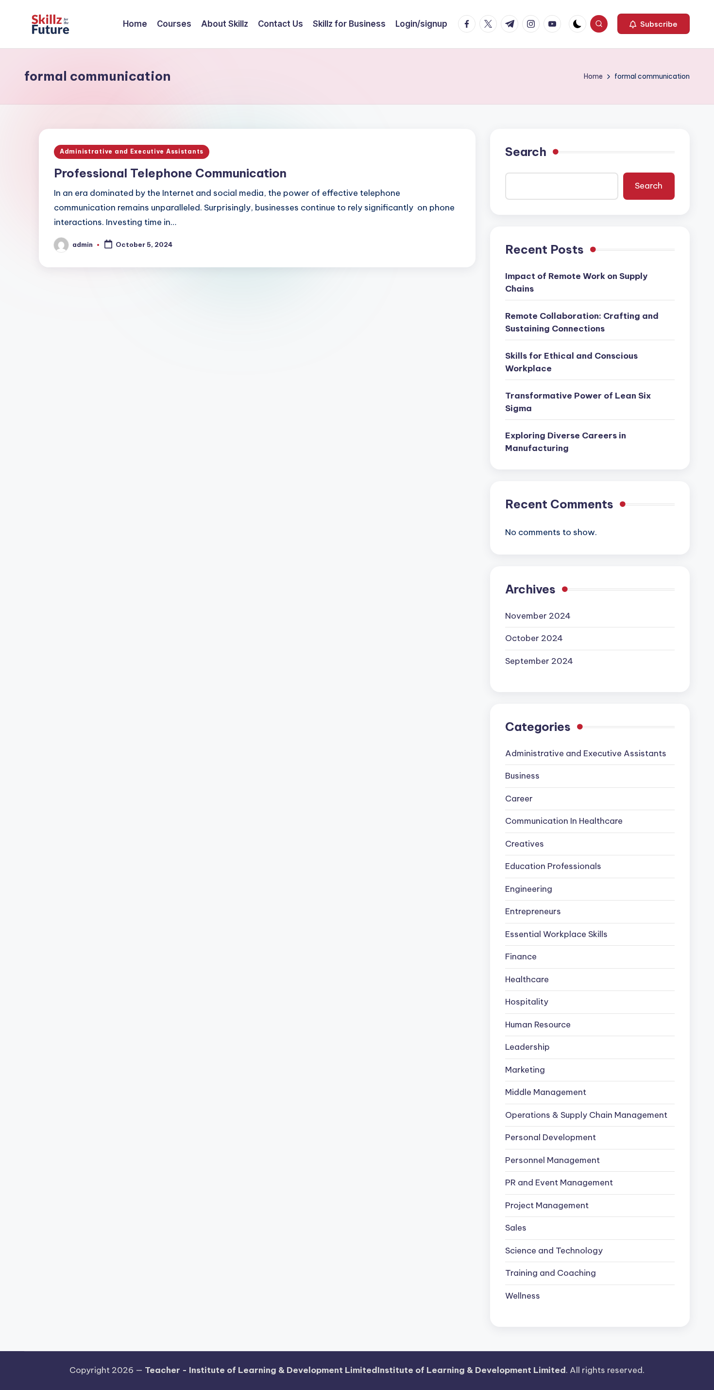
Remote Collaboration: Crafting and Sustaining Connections (582, 322)
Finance (521, 956)
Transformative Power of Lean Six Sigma (578, 402)
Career (519, 798)
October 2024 (534, 638)
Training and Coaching (550, 1273)
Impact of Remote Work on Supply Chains (576, 282)
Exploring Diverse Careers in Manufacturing (565, 441)
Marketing (525, 1069)
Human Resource (538, 1024)
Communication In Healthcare (564, 821)
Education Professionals (553, 866)
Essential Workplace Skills (556, 934)
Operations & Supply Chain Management (586, 1115)
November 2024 (538, 615)
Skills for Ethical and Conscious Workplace (571, 362)
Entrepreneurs (533, 911)
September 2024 (539, 661)
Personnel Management (552, 1160)
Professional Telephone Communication (170, 173)
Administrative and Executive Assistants (132, 151)
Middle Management (545, 1092)
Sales (516, 1227)
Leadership (527, 1047)
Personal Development (550, 1137)
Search (525, 151)
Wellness (522, 1295)
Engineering (528, 889)
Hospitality (526, 1001)
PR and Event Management (559, 1182)
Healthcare (527, 979)
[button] (653, 24)
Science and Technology (554, 1250)
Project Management (547, 1205)
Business (522, 775)
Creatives (524, 843)
